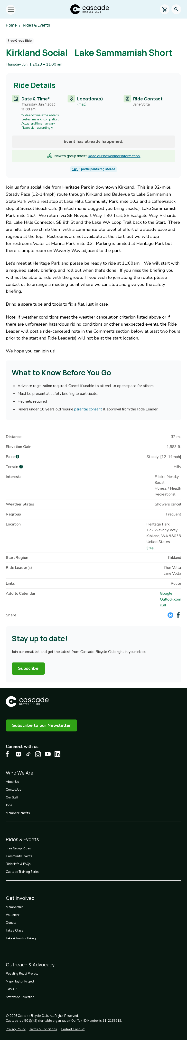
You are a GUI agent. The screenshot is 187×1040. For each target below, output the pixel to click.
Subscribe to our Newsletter (41, 725)
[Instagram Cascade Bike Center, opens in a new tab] (38, 754)
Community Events (19, 856)
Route (176, 583)
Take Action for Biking (21, 938)
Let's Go (12, 989)
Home (11, 25)
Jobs (9, 805)
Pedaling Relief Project (22, 974)
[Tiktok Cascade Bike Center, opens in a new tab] (28, 754)
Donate (11, 923)
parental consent (88, 409)
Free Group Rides (18, 848)
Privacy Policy (16, 1029)
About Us (12, 782)
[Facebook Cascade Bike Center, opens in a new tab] (9, 754)
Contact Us (13, 789)
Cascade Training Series (22, 872)
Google (166, 593)
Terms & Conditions (43, 1029)
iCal (163, 605)
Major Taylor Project (20, 981)
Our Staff (12, 797)
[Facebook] (178, 615)
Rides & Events (36, 25)
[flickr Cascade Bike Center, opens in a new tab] (18, 754)
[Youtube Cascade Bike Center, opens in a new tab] (48, 754)
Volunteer (12, 915)
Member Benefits (18, 813)
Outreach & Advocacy (30, 964)
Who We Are (19, 772)
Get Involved (20, 898)
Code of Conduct (73, 1029)
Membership (15, 907)
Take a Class (14, 930)
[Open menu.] (11, 10)
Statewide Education (20, 997)
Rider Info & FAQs (18, 864)
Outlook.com (170, 599)
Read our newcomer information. (114, 156)
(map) (82, 104)
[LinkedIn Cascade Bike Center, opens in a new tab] (57, 754)
